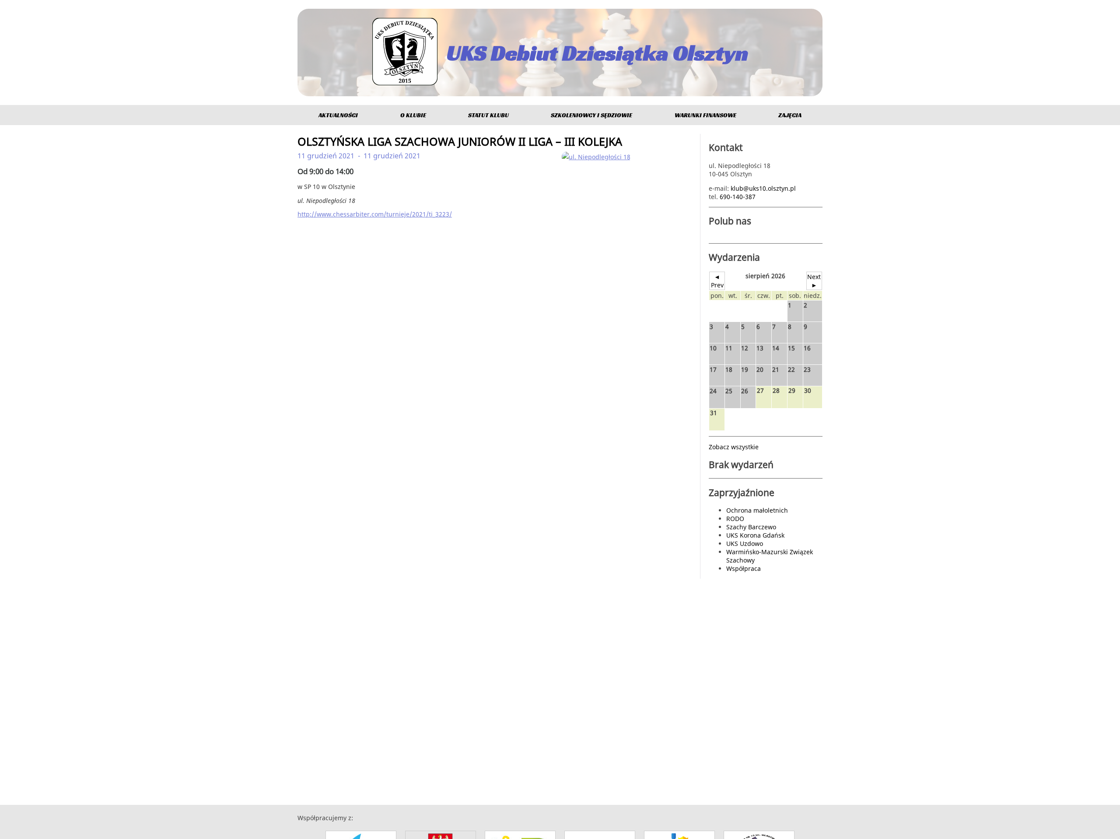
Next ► (814, 281)
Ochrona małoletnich (757, 510)
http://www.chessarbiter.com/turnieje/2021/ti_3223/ (375, 214)
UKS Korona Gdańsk (755, 535)
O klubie (413, 115)
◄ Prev (717, 281)
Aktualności (338, 115)
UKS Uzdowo (744, 543)
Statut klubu (488, 115)
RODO (735, 518)
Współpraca (743, 568)
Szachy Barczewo (751, 527)
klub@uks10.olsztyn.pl (763, 188)
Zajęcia (790, 115)
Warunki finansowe (705, 115)
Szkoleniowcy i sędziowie (591, 115)
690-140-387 (738, 196)
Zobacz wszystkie (734, 447)
